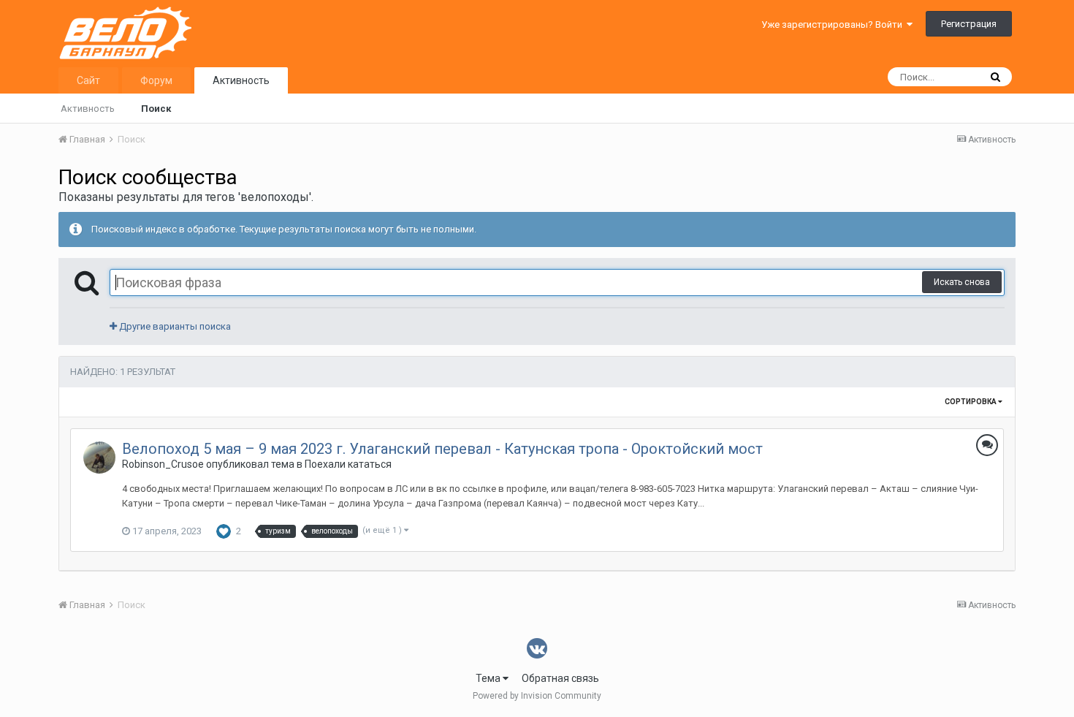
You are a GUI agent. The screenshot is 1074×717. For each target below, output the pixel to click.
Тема (489, 678)
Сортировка (971, 402)
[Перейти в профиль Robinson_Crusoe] (99, 457)
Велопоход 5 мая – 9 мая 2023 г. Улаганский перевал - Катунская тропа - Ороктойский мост (442, 449)
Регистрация (969, 23)
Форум (156, 80)
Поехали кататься (348, 464)
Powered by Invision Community (537, 696)
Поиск (156, 108)
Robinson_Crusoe (163, 464)
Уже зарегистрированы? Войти (834, 24)
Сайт (88, 80)
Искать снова (962, 282)
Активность (241, 80)
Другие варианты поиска (174, 326)
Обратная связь (560, 678)
